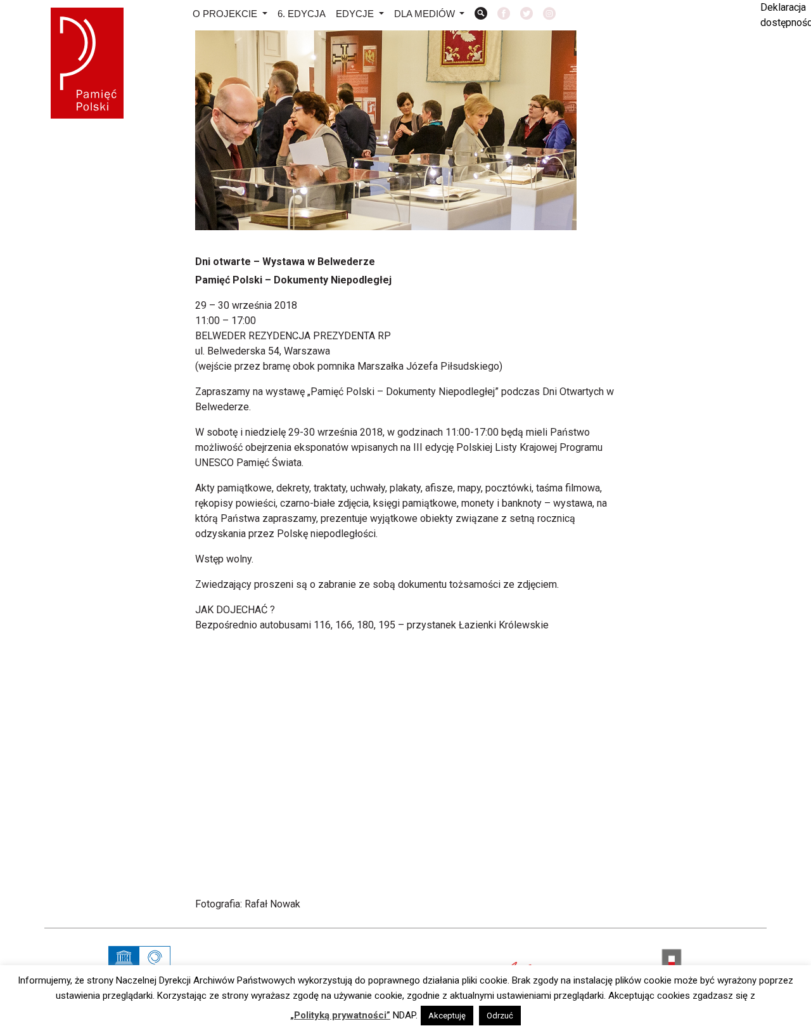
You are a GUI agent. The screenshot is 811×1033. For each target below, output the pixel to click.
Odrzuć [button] (500, 1015)
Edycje (356, 13)
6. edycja (302, 13)
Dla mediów (425, 13)
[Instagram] (549, 15)
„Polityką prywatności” (340, 1015)
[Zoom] (480, 15)
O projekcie (226, 13)
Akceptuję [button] (447, 1015)
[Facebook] (503, 15)
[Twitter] (526, 15)
